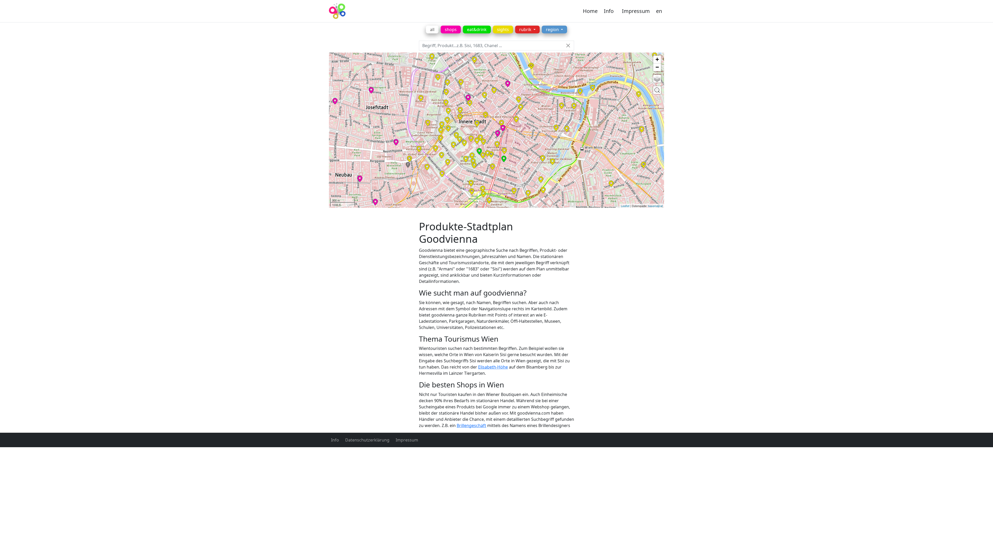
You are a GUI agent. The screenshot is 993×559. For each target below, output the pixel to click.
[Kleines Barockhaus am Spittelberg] (409, 159)
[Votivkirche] (432, 57)
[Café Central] (469, 103)
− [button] (657, 67)
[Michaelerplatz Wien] (477, 124)
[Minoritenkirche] (460, 110)
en (659, 11)
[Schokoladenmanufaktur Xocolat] (468, 98)
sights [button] (503, 29)
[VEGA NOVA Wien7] (359, 179)
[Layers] (657, 79)
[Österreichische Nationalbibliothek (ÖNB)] (477, 141)
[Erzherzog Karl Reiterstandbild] (456, 135)
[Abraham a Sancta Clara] (482, 155)
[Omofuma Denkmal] (442, 174)
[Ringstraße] (542, 158)
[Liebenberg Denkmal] (447, 82)
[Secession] (471, 191)
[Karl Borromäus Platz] (611, 184)
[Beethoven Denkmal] (540, 179)
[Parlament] (427, 123)
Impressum (636, 11)
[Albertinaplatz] (491, 154)
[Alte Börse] (474, 60)
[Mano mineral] (531, 66)
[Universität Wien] (437, 77)
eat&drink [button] (477, 29)
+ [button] (657, 59)
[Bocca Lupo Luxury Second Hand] (497, 133)
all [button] (432, 29)
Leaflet (625, 206)
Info (609, 11)
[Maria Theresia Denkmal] (441, 155)
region (553, 29)
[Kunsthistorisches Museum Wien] (447, 162)
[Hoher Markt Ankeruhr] (518, 100)
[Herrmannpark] (592, 88)
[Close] (568, 45)
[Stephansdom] (516, 119)
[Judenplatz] (494, 90)
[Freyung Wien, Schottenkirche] (460, 82)
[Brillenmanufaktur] (375, 202)
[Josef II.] (480, 138)
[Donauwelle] (371, 90)
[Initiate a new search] (657, 90)
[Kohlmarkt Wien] (485, 115)
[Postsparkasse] (561, 106)
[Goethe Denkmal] (474, 165)
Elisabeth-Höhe (493, 367)
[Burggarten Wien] (472, 156)
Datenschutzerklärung (367, 440)
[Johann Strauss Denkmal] (552, 162)
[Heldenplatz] (459, 139)
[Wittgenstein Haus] (643, 165)
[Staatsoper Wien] (492, 167)
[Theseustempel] (447, 120)
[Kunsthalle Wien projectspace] (483, 194)
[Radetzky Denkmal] (573, 106)
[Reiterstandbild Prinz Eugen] (464, 143)
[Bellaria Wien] (440, 138)
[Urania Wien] (580, 92)
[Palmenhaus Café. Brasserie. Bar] (479, 151)
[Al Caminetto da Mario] (503, 159)
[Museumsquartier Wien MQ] (427, 167)
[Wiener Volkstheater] (419, 149)
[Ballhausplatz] (460, 117)
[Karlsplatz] (489, 200)
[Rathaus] (420, 98)
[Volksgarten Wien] (448, 129)
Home (590, 11)
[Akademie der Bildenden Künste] (471, 183)
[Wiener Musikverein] (513, 191)
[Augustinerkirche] (483, 142)
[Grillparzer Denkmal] (440, 130)
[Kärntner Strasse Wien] (504, 151)
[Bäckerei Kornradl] (396, 142)
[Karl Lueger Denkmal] (556, 128)
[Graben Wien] (501, 123)
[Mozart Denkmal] (465, 159)
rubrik (525, 29)
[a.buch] (507, 84)
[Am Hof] (484, 95)
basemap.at (655, 206)
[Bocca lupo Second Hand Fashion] (502, 128)
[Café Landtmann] (446, 92)
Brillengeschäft (471, 425)
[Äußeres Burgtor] (453, 145)
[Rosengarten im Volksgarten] (441, 125)
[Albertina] (487, 153)
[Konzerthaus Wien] (543, 190)
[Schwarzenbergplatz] (528, 193)
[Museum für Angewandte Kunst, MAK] (566, 129)
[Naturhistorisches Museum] (435, 148)
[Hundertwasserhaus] (641, 129)
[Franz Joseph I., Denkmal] (473, 161)
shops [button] (451, 29)
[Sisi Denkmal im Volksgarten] (448, 111)
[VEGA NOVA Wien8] (335, 101)
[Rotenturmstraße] (520, 107)
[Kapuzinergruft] (497, 144)
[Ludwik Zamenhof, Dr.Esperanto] (482, 189)
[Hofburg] (471, 139)
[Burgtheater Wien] (445, 103)
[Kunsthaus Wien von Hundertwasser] (638, 94)
